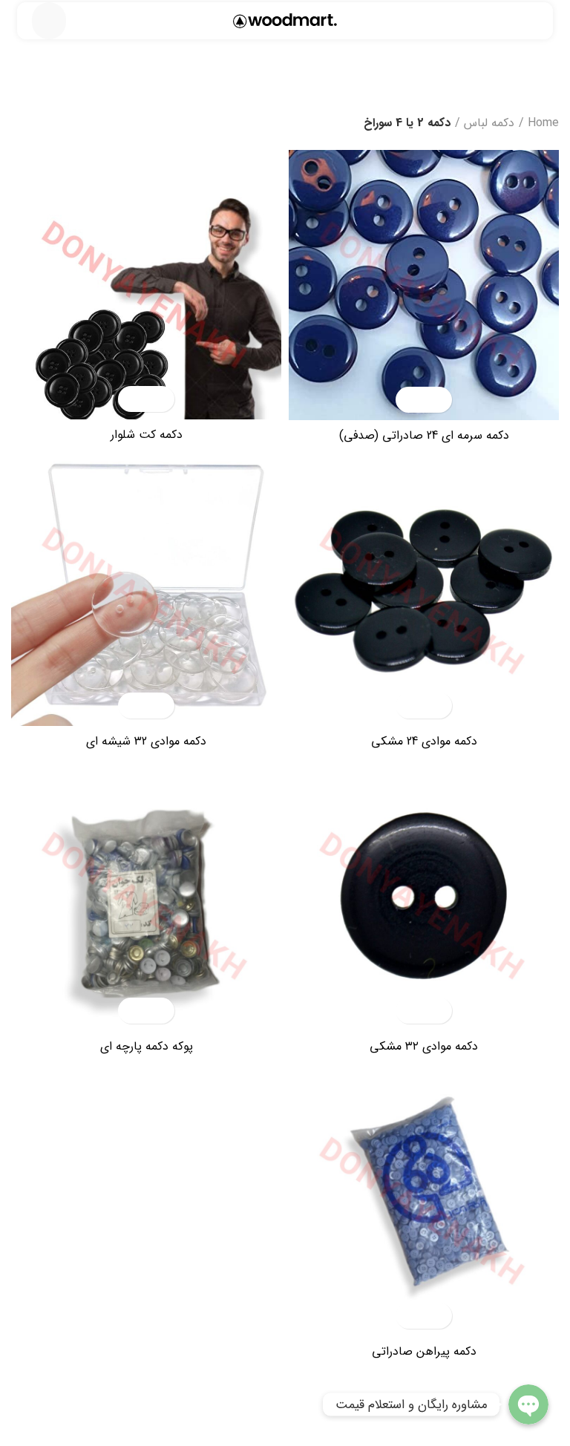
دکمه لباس (489, 123)
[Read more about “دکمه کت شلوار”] (159, 399)
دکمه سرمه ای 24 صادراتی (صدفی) (424, 435)
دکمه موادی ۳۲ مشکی (424, 1046)
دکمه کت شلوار (147, 434)
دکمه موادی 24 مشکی (424, 741)
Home (543, 123)
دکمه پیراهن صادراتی (424, 1351)
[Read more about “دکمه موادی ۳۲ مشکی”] (437, 1011)
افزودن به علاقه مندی (411, 400)
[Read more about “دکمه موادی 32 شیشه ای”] (159, 706)
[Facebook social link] (550, 26)
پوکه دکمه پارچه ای (146, 1046)
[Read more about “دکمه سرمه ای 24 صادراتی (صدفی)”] (437, 400)
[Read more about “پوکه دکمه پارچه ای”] (159, 1011)
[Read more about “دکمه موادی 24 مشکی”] (437, 706)
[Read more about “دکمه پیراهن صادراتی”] (437, 1316)
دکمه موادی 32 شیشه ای (146, 741)
